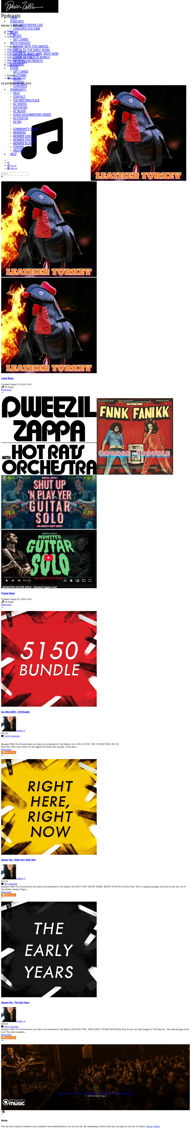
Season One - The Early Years (15, 1002)
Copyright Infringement (123, 1093)
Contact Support (104, 1093)
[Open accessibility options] (3, 1111)
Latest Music (7, 378)
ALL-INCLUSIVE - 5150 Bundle (15, 712)
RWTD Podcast (20, 43)
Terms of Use (63, 1093)
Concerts (17, 21)
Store (14, 68)
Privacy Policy (77, 1093)
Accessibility (90, 1093)
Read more (6, 389)
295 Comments (11, 1026)
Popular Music (8, 593)
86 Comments (10, 884)
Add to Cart (10, 752)
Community (18, 89)
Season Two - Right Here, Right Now (18, 859)
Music (14, 32)
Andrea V (21, 730)
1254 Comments (12, 736)
